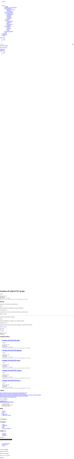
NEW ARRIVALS (8, 8)
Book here (2, 457)
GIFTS (8, 30)
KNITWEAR (21, 394)
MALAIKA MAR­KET (9, 31)
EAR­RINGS (9, 22)
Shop (3, 5)
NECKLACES (7, 396)
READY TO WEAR (11, 9)
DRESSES (9, 15)
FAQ (3, 413)
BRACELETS (21, 396)
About (3, 35)
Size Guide (2, 328)
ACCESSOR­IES (10, 11)
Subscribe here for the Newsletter (6, 439)
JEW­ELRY (9, 10)
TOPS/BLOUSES (10, 13)
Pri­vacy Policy (5, 444)
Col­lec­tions (4, 33)
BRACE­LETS (9, 24)
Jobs (3, 427)
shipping (3, 297)
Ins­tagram (4, 433)
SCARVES (9, 28)
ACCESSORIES (15, 393)
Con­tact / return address (6, 428)
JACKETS (31, 394)
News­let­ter (4, 435)
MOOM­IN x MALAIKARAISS (11, 7)
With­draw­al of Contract (6, 415)
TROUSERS (9, 17)
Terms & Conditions (6, 443)
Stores (3, 426)
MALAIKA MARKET (20, 392)
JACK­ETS (9, 16)
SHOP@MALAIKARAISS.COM (6, 402)
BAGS (8, 27)
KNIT (8, 29)
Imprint (3, 445)
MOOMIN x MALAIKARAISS (10, 392)
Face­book (4, 434)
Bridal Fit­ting (4, 414)
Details (2, 301)
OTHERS (26, 396)
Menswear (10, 394)
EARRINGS (12, 396)
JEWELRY (9, 393)
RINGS (8, 23)
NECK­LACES (10, 21)
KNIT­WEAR (9, 14)
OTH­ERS (9, 25)
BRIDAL (6, 6)
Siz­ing (3, 412)
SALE (6, 32)
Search (1, 37)
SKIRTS (8, 19)
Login (4, 37)
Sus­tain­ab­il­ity (4, 34)
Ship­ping (4, 411)
